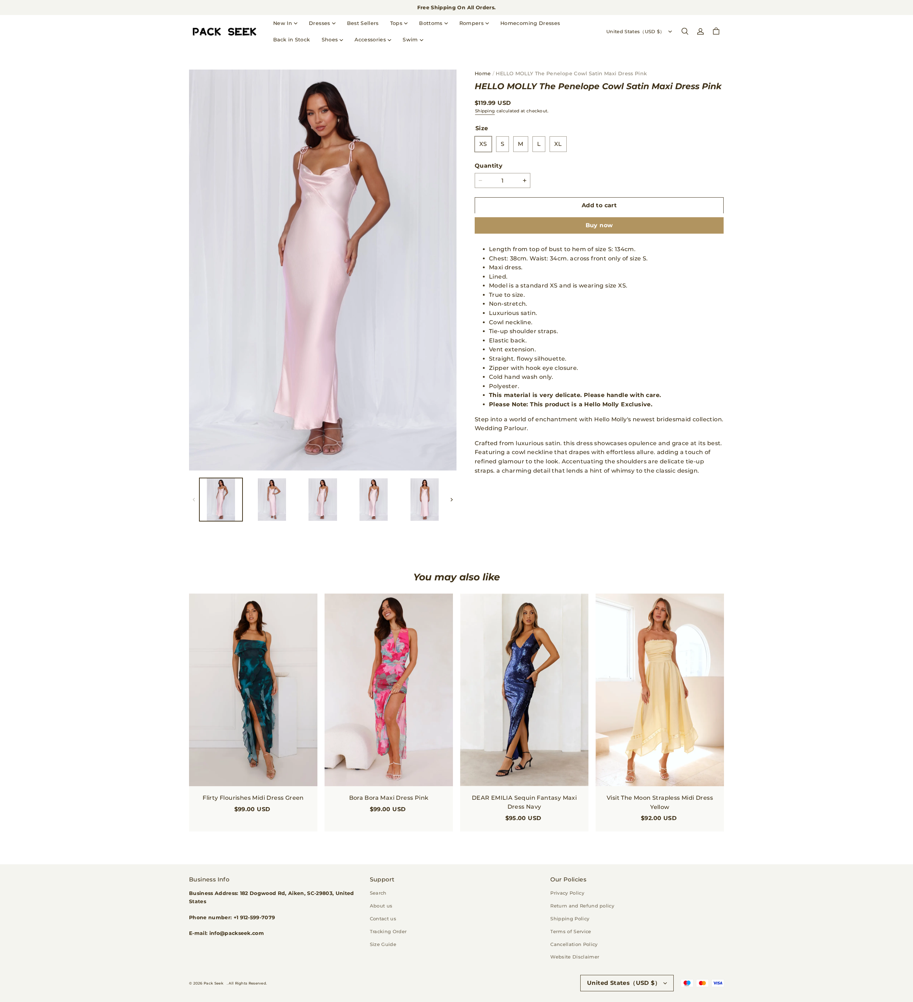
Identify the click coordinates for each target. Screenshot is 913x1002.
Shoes (330, 39)
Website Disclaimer (574, 957)
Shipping (485, 110)
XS (483, 144)
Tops (396, 23)
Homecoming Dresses (530, 23)
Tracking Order (388, 931)
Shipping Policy (569, 918)
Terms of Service (570, 931)
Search (378, 893)
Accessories (370, 39)
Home (483, 73)
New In (282, 23)
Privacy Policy (567, 893)
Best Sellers (363, 23)
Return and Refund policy (582, 906)
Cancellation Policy (573, 944)
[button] (685, 31)
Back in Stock (291, 39)
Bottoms (430, 23)
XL (558, 144)
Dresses (319, 23)
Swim (410, 39)
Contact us (383, 918)
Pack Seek (213, 983)
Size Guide (383, 944)
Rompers (471, 23)
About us (381, 906)
